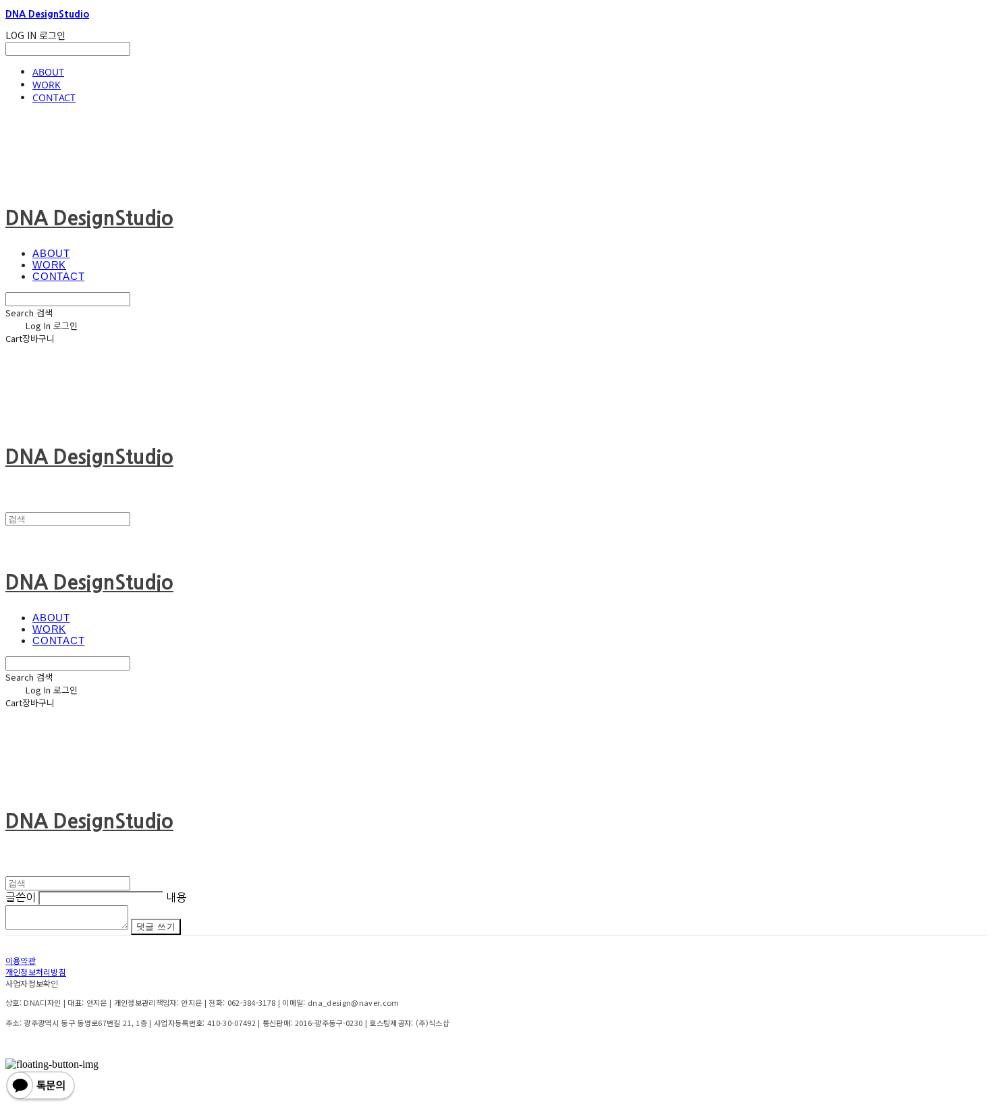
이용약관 (20, 960)
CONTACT (54, 97)
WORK (46, 84)
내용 (176, 897)
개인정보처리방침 (35, 971)
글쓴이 (20, 897)
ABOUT (48, 71)
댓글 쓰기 (155, 926)
